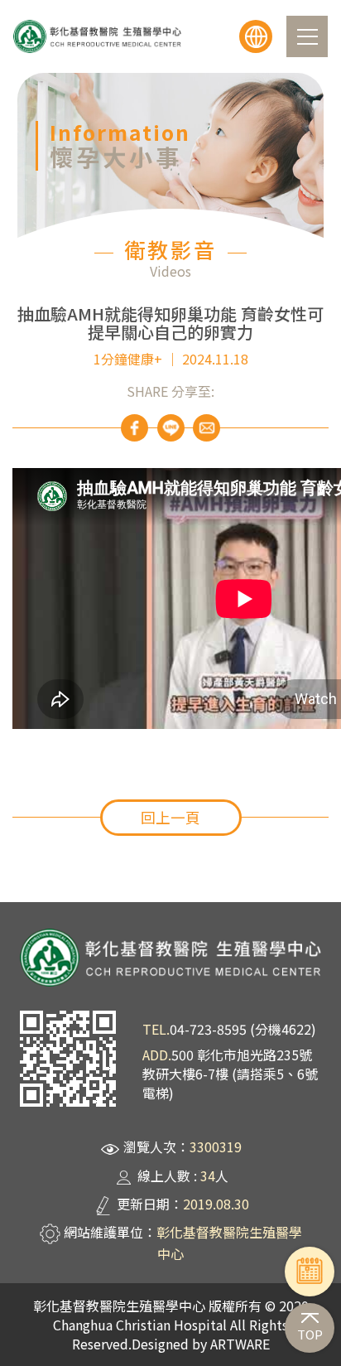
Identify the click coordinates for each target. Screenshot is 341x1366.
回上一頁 (170, 817)
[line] (171, 428)
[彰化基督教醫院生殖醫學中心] (97, 36)
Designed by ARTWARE (201, 1344)
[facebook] (134, 428)
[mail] (206, 428)
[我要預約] (309, 1271)
